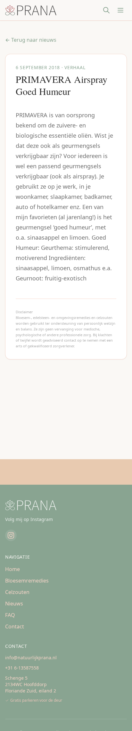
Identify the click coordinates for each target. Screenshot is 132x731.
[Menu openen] (120, 10)
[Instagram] (11, 535)
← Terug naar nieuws (30, 39)
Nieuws (14, 603)
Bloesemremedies (27, 580)
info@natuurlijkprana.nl (31, 658)
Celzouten (17, 592)
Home (12, 569)
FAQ (10, 615)
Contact (14, 626)
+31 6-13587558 (22, 668)
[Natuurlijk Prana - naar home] (30, 10)
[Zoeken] (106, 10)
